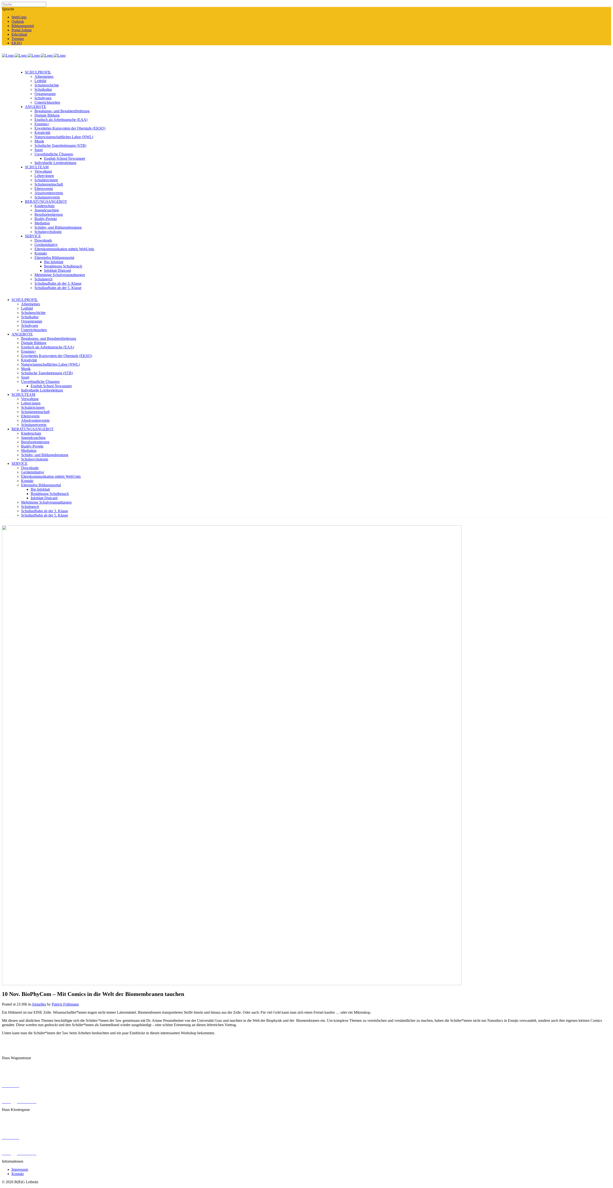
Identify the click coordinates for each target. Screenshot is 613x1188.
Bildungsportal (22, 26)
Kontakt (17, 1174)
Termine (17, 39)
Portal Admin (21, 30)
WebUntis (19, 17)
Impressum (19, 1169)
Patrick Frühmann (65, 1004)
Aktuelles (39, 1004)
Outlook (17, 21)
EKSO (16, 43)
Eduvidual (19, 34)
